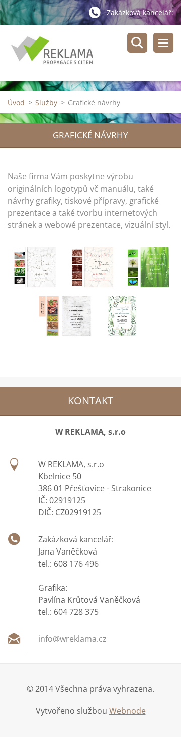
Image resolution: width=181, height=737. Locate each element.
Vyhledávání (137, 43)
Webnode (127, 710)
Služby (46, 102)
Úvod (16, 102)
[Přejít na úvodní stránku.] (94, 53)
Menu (163, 43)
